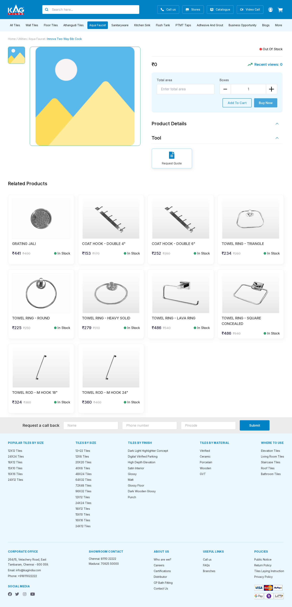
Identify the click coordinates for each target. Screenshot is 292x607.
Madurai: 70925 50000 (104, 563)
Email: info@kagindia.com (24, 570)
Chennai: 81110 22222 (102, 558)
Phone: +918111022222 (22, 576)
